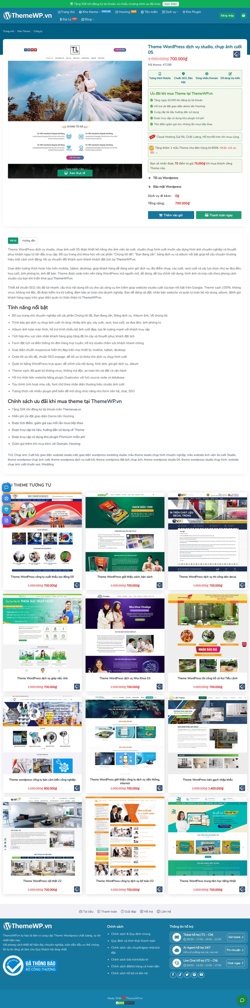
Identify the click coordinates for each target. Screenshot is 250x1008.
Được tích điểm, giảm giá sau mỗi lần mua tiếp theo (47, 423)
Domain (62, 444)
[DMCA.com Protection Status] (125, 1003)
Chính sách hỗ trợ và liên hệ (129, 973)
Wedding (47, 464)
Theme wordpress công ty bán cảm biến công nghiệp (42, 780)
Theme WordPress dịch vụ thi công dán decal (207, 577)
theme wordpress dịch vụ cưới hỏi (73, 460)
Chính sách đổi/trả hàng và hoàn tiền (135, 966)
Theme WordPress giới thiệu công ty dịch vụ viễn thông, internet (125, 781)
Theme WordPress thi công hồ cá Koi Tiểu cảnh (208, 678)
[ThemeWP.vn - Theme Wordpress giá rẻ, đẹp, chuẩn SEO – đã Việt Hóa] (27, 16)
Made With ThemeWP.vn (125, 998)
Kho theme (90, 12)
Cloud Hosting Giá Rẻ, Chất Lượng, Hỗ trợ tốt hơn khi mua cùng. (198, 137)
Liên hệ (165, 911)
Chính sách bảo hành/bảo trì (129, 959)
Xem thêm (170, 4)
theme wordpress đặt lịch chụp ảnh (119, 460)
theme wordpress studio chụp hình (204, 460)
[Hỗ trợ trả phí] (6, 509)
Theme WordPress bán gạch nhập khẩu (208, 780)
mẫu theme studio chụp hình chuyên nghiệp (157, 455)
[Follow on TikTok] (180, 975)
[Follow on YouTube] (201, 975)
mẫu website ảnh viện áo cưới (206, 455)
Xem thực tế (77, 173)
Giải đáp (130, 911)
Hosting (124, 12)
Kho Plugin (193, 12)
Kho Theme (24, 31)
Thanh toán (108, 911)
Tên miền (151, 12)
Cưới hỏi (34, 455)
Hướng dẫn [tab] (28, 240)
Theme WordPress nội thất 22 (42, 881)
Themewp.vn (72, 409)
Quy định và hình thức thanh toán (133, 941)
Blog (88, 19)
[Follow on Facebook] (173, 975)
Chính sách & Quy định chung (130, 934)
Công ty (38, 31)
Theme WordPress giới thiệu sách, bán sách (125, 577)
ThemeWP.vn (125, 259)
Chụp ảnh (20, 455)
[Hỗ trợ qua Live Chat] (6, 487)
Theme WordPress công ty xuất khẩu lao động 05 (42, 577)
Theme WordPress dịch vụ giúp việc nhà (42, 678)
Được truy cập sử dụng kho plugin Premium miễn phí (48, 437)
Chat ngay (234, 963)
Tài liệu (87, 911)
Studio (231, 455)
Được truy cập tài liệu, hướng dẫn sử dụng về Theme (48, 430)
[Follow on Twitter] (187, 975)
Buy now (218, 215)
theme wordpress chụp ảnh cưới (29, 460)
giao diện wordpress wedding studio (103, 455)
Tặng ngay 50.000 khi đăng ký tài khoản (178, 100)
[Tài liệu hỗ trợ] (6, 520)
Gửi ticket (235, 937)
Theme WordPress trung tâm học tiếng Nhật (208, 881)
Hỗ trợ (148, 911)
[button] (227, 16)
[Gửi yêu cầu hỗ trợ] (6, 498)
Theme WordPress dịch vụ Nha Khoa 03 (125, 678)
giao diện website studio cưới (59, 455)
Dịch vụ (170, 12)
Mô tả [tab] (13, 240)
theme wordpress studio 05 (162, 460)
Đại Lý (66, 19)
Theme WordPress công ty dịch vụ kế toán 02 (125, 881)
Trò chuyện (234, 950)
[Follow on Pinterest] (194, 975)
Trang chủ (68, 12)
